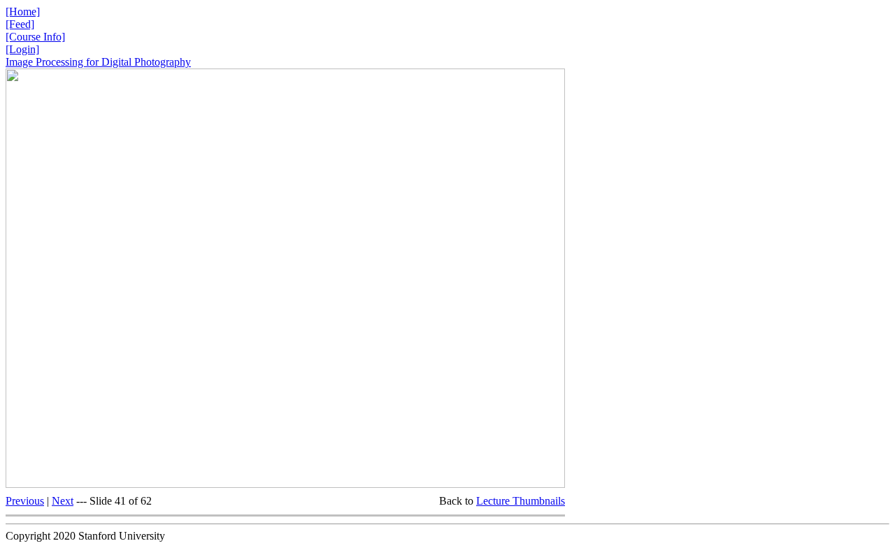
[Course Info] (35, 37)
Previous (25, 501)
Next (62, 501)
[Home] (23, 11)
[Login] (22, 49)
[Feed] (20, 24)
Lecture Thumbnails (520, 501)
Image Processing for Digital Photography (98, 62)
